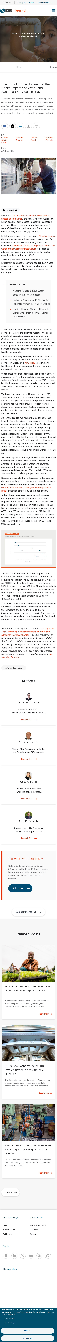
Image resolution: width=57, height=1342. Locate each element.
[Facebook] (6, 1256)
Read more (43, 1013)
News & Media (9, 1229)
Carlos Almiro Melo (4, 140)
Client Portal (43, 3)
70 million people (47, 236)
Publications (8, 1234)
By (2, 135)
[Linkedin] (14, 1256)
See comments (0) (26, 911)
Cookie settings (10, 1323)
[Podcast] (39, 1256)
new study (30, 362)
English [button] (5, 3)
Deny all (27, 1331)
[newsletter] (48, 1256)
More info (26, 719)
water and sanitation (13, 668)
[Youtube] (31, 1256)
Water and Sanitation (30, 36)
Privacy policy (9, 1318)
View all (9, 1192)
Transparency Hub (25, 3)
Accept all (27, 1338)
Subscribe (17, 888)
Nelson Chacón (19, 138)
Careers (33, 1234)
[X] (23, 1256)
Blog (5, 1225)
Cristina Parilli (34, 138)
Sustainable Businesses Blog (32, 33)
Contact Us (34, 1229)
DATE (3, 148)
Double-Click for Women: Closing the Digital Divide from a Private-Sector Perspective (31, 313)
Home (14, 33)
